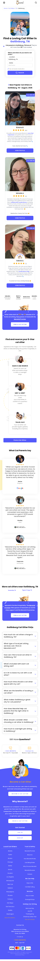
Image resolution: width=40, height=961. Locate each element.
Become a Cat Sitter (20, 794)
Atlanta (10, 851)
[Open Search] (36, 2)
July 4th (30, 911)
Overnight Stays (30, 899)
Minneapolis (10, 880)
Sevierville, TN (12, 590)
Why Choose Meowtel (29, 866)
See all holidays (30, 919)
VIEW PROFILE (20, 150)
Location (12, 57)
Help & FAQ (30, 883)
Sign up (20, 838)
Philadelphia (10, 892)
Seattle (10, 910)
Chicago (10, 862)
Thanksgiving (30, 914)
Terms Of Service (14, 953)
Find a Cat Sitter (20, 440)
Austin (10, 854)
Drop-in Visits (30, 895)
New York (10, 884)
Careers (29, 874)
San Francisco (10, 906)
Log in (20, 832)
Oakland (10, 888)
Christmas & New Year (29, 916)
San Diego (10, 903)
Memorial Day (30, 908)
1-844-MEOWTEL (10, 752)
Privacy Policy (22, 953)
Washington (10, 914)
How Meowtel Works (30, 858)
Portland (10, 899)
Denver (10, 869)
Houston (10, 873)
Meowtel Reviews (30, 870)
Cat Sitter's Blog (30, 887)
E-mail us (20, 937)
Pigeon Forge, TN (27, 590)
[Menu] (4, 2)
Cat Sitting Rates (30, 862)
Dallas (10, 866)
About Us (30, 855)
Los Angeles (10, 877)
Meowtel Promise (20, 319)
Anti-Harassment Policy (22, 954)
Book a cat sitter (20, 821)
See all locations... (10, 917)
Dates (11, 63)
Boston (10, 858)
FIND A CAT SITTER (20, 324)
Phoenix (10, 895)
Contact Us (29, 752)
